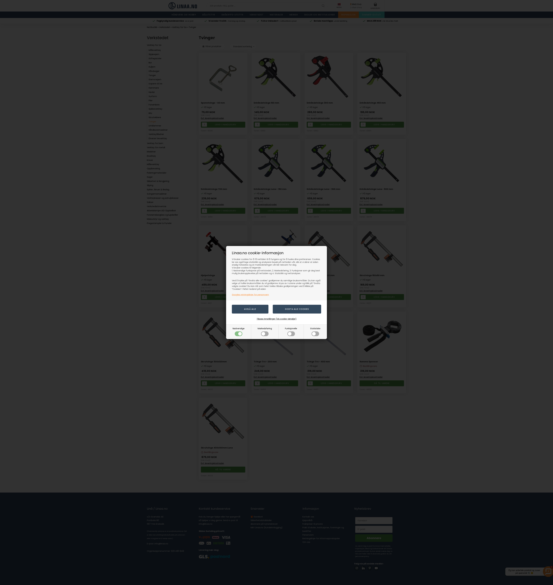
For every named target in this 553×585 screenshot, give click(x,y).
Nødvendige (239, 328)
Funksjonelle (291, 328)
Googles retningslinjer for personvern (250, 294)
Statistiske (315, 328)
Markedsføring (265, 328)
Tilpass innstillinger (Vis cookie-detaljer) (277, 318)
